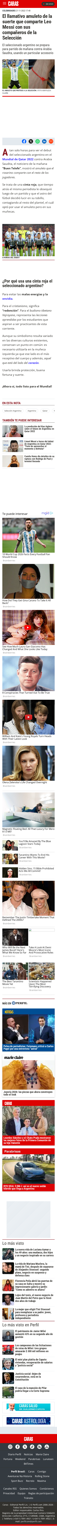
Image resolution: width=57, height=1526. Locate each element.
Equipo (21, 1493)
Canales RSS (10, 1488)
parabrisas (28, 1152)
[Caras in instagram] (10, 1447)
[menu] (4, 4)
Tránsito (28, 1498)
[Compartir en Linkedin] (44, 141)
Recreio (30, 1480)
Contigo (41, 1471)
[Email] (51, 141)
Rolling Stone (42, 1476)
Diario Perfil (14, 1454)
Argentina (32, 410)
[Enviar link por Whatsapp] (37, 141)
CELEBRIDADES (8, 10)
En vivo (49, 4)
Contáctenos (47, 1488)
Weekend (20, 1459)
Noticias (28, 1454)
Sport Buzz (17, 1480)
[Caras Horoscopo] (28, 1423)
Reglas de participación (41, 1493)
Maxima (41, 1480)
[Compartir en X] (31, 141)
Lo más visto (13, 1243)
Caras (31, 1471)
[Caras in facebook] (17, 1447)
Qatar (45, 410)
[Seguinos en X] (25, 1447)
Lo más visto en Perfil (20, 1324)
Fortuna (8, 1459)
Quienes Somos (28, 1488)
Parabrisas (34, 1459)
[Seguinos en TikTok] (32, 1447)
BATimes (28, 1463)
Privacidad (9, 1493)
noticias (28, 1012)
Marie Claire (42, 1454)
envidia (7, 299)
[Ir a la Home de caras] (13, 5)
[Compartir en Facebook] (24, 141)
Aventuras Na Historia (20, 1476)
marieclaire (28, 1058)
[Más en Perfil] (19, 1003)
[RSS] (39, 1447)
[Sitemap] (47, 1447)
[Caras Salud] (28, 1410)
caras (28, 1104)
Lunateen (48, 1459)
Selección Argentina (12, 410)
